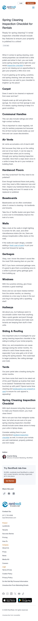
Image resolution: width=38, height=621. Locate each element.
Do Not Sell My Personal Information (15, 581)
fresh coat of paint (17, 245)
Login (20, 3)
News (4, 556)
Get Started (30, 3)
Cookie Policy (7, 574)
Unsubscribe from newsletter (11, 615)
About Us (5, 548)
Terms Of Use (7, 570)
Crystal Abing (12, 456)
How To (5, 541)
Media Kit (5, 559)
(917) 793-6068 (7, 515)
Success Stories (8, 534)
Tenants (5, 530)
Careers (5, 563)
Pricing (4, 537)
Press (4, 552)
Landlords (6, 526)
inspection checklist (15, 65)
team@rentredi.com (9, 518)
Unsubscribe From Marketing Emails (15, 585)
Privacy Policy (7, 578)
